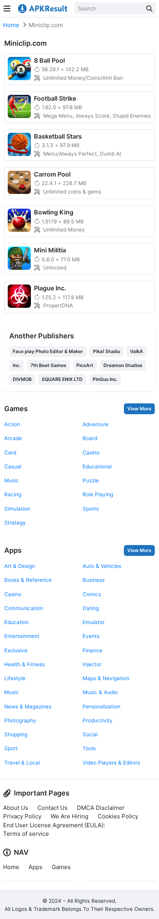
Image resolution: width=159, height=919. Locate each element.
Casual (12, 466)
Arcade (13, 438)
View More (139, 408)
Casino (91, 452)
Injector (92, 664)
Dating (91, 608)
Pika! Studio (106, 351)
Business (94, 580)
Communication (23, 608)
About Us (15, 807)
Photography (20, 720)
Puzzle (91, 480)
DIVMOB (22, 379)
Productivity (98, 720)
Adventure (95, 424)
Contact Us (52, 807)
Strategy (15, 523)
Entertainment (21, 636)
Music (11, 480)
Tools (89, 748)
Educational (97, 466)
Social (90, 734)
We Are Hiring (69, 816)
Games (16, 409)
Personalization (101, 706)
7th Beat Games (48, 365)
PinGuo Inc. (105, 379)
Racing (12, 494)
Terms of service (26, 833)
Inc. (16, 365)
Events (91, 636)
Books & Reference (28, 580)
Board (90, 438)
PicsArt (84, 365)
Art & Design (19, 566)
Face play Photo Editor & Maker (48, 351)
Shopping (15, 734)
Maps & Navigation (106, 678)
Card (10, 452)
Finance (92, 650)
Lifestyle (14, 678)
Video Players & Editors (111, 763)
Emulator (94, 622)
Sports (91, 509)
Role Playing (98, 494)
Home (11, 25)
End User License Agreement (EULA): (54, 825)
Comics (92, 594)
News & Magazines (27, 706)
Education (16, 622)
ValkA (136, 351)
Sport (11, 748)
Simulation (17, 509)
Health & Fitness (24, 664)
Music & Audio (100, 692)
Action (12, 424)
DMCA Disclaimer (101, 807)
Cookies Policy (118, 816)
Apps (13, 550)
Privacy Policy (22, 816)
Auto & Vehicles (102, 566)
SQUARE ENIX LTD (62, 379)
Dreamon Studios (122, 365)
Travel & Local (22, 763)
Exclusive (15, 650)
